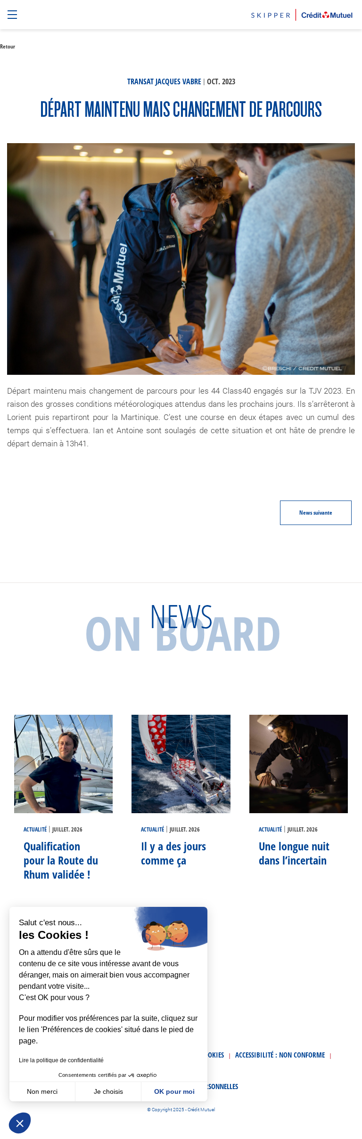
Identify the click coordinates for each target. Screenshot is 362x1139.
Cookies (212, 1054)
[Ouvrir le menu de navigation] (13, 14)
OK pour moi (174, 1091)
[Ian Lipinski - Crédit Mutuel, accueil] (302, 13)
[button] (19, 1123)
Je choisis (108, 1091)
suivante (315, 513)
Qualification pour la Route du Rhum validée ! (61, 860)
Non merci (42, 1091)
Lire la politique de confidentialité (61, 1060)
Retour (7, 46)
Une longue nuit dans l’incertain (294, 853)
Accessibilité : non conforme (280, 1054)
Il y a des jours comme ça (173, 853)
